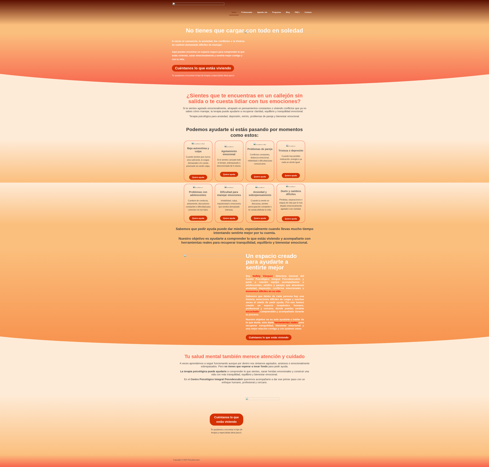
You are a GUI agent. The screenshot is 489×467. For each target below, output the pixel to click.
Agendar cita (262, 12)
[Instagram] (277, 460)
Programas (276, 12)
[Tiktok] (292, 460)
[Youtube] (284, 460)
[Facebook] (269, 460)
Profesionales (246, 12)
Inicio (234, 12)
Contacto (308, 12)
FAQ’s (297, 12)
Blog (288, 12)
